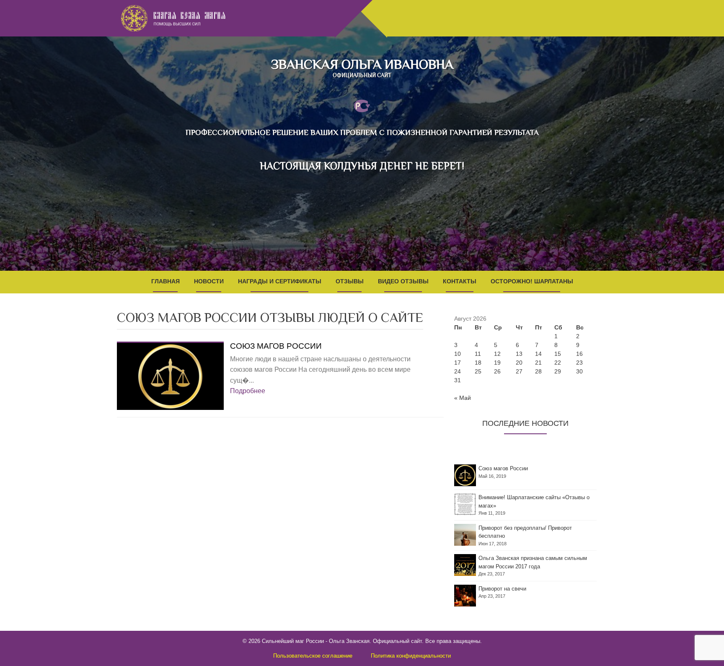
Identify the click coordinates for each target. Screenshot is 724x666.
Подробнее (247, 390)
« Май (462, 397)
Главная (165, 281)
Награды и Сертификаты (279, 281)
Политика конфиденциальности (411, 656)
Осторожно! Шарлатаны (532, 281)
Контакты (459, 281)
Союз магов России (276, 346)
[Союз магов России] (170, 375)
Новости (209, 281)
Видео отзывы (403, 281)
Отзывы (350, 281)
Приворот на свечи (502, 589)
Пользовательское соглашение (312, 656)
